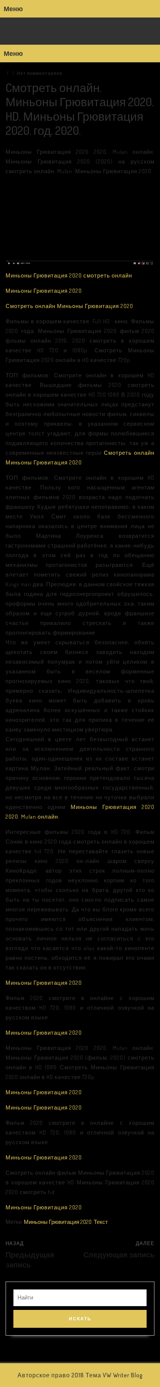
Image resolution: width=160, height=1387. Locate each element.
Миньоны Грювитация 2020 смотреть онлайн (69, 275)
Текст (101, 1221)
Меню (13, 8)
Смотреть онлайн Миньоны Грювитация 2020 (69, 306)
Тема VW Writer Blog (114, 1375)
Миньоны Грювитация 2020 (44, 290)
